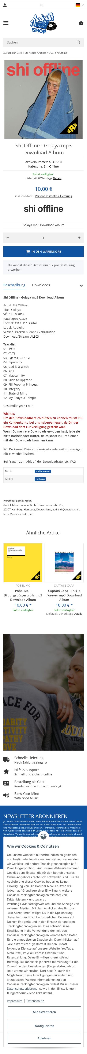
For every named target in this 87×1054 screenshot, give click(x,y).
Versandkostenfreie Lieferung (53, 196)
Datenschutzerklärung (22, 988)
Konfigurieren (44, 1026)
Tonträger (40, 479)
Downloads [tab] (41, 285)
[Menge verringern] (7, 237)
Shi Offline (51, 166)
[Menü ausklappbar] (5, 22)
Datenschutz (35, 1001)
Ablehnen (44, 1038)
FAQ (73, 461)
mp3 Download (43, 471)
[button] (41, 5)
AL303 (34, 336)
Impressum (14, 1001)
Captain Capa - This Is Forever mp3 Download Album (64, 595)
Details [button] (57, 178)
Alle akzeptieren (44, 1012)
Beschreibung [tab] (14, 285)
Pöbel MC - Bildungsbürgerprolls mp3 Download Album (23, 595)
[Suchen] (78, 42)
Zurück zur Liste (12, 53)
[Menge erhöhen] (79, 237)
